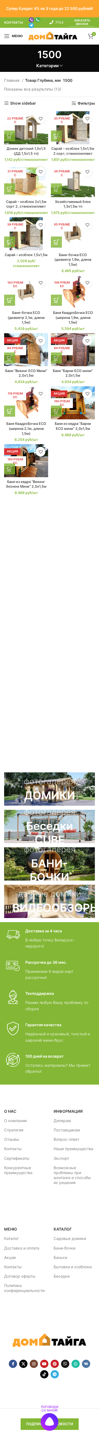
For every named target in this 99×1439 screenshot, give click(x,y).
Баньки (60, 1257)
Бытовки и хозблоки (73, 1266)
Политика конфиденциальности (24, 1288)
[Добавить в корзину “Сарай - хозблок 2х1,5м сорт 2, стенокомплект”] (9, 188)
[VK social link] (86, 1364)
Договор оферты (19, 1276)
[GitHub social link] (65, 1364)
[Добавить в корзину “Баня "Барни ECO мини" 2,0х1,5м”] (56, 357)
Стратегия (13, 1130)
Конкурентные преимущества (18, 1170)
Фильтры (86, 103)
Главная (12, 80)
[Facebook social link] (13, 1364)
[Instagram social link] (34, 1364)
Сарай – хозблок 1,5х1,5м (26, 255)
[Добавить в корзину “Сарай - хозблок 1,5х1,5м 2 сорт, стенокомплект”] (56, 136)
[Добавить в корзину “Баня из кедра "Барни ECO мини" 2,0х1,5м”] (56, 411)
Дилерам (62, 1120)
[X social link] (23, 1364)
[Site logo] (53, 35)
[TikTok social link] (44, 1374)
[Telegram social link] (55, 1374)
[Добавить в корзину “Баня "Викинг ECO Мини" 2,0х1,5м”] (9, 357)
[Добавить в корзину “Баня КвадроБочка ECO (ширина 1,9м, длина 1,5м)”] (56, 300)
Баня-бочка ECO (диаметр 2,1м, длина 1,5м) (26, 317)
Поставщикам (67, 1130)
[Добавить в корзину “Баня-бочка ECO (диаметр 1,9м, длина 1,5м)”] (56, 242)
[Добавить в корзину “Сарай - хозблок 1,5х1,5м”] (9, 242)
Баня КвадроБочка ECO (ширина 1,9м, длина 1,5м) (73, 317)
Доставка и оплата (21, 1248)
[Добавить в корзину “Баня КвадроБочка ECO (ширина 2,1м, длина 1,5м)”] (9, 411)
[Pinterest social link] (55, 1364)
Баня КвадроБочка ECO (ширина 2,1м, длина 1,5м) (26, 428)
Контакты (13, 1148)
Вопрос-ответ (66, 1139)
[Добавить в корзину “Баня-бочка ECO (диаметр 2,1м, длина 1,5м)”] (9, 300)
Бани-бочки (64, 1248)
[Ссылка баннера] (49, 789)
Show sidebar (23, 103)
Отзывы (11, 1139)
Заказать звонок (82, 22)
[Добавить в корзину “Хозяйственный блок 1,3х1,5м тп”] (56, 188)
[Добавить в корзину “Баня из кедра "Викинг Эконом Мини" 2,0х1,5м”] (9, 468)
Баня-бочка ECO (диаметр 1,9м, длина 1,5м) (72, 260)
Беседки (62, 1276)
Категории (47, 66)
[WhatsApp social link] (76, 1364)
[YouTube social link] (44, 1364)
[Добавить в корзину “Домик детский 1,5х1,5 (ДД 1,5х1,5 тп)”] (9, 136)
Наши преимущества (73, 1148)
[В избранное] (40, 119)
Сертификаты (16, 1158)
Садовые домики (70, 1238)
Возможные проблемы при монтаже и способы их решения (72, 1175)
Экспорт (61, 1158)
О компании (15, 1120)
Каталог (11, 1238)
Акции (10, 1257)
